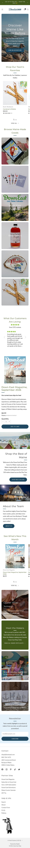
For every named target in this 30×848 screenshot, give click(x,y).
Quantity (5, 419)
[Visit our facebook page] (2, 769)
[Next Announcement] (27, 3)
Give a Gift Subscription (9, 785)
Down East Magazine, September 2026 (14, 388)
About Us (9, 526)
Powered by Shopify (15, 844)
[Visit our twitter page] (19, 769)
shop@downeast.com (8, 754)
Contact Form (6, 807)
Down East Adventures (9, 787)
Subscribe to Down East (9, 782)
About (3, 805)
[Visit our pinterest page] (11, 769)
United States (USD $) (14, 840)
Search (4, 802)
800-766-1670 (6, 757)
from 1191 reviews (15, 327)
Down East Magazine (8, 779)
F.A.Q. (3, 810)
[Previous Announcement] (3, 3)
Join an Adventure (15, 50)
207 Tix (4, 793)
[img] (15, 324)
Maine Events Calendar (9, 790)
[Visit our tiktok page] (15, 769)
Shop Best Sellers (18, 479)
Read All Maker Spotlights (14, 643)
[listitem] (15, 2)
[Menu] (2, 9)
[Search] (27, 9)
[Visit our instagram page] (6, 769)
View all (14, 123)
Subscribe (15, 738)
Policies (4, 813)
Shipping (4, 415)
